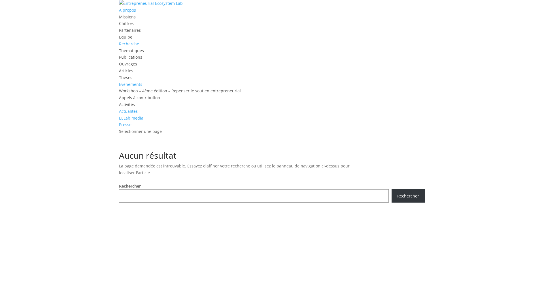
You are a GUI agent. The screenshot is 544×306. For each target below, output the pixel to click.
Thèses (125, 77)
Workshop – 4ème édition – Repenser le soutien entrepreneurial (180, 91)
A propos (127, 10)
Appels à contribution (139, 97)
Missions (127, 17)
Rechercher (130, 186)
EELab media (131, 118)
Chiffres (126, 23)
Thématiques (131, 50)
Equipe (125, 37)
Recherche (129, 43)
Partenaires (130, 30)
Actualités (128, 111)
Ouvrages (128, 64)
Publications (130, 57)
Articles (126, 70)
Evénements (130, 84)
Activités (127, 104)
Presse (125, 124)
